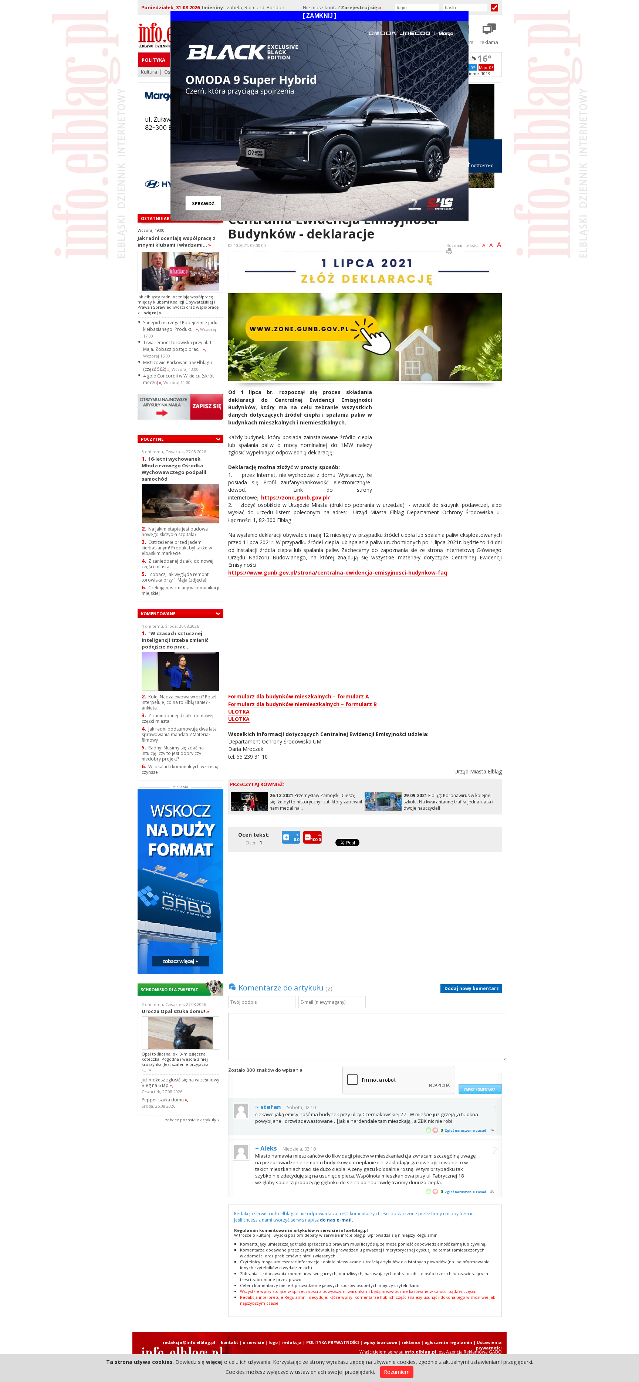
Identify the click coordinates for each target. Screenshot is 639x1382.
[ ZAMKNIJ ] (319, 16)
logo (273, 1342)
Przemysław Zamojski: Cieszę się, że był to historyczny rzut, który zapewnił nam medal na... (316, 801)
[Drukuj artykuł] (449, 252)
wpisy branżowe (380, 1342)
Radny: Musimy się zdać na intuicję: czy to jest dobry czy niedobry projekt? (173, 753)
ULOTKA (239, 711)
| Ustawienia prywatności (487, 1345)
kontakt (229, 1342)
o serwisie (253, 1342)
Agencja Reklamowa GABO (474, 1352)
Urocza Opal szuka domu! (175, 1011)
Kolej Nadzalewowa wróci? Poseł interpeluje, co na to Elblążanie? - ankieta (179, 702)
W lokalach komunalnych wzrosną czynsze (180, 769)
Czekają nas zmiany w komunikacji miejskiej (180, 590)
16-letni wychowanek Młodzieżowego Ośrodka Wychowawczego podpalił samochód (174, 468)
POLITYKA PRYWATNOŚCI (332, 1342)
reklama (411, 1342)
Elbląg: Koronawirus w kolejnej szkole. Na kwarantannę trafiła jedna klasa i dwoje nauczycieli (448, 801)
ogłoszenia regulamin (448, 1342)
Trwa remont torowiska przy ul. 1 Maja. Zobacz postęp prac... (177, 345)
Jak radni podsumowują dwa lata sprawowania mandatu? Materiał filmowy (179, 734)
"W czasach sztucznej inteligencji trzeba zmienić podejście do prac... (175, 640)
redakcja (292, 1342)
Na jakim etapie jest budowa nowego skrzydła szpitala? (175, 532)
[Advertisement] (440, 440)
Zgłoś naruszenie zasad (465, 1130)
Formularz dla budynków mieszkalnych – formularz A (298, 696)
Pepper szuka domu (164, 1100)
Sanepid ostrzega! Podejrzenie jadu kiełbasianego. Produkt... (180, 325)
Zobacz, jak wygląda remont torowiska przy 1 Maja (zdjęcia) (175, 577)
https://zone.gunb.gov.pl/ (295, 497)
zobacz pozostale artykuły (190, 1119)
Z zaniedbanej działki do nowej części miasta (177, 564)
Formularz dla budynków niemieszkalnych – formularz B (302, 704)
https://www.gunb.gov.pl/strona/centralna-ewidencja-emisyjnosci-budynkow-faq (337, 572)
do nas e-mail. (336, 1220)
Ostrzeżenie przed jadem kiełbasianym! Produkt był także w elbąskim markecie (177, 547)
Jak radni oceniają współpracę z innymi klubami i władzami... (177, 241)
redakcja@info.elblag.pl (189, 1342)
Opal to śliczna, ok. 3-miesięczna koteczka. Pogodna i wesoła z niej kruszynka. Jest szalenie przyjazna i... (175, 1062)
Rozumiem (397, 1371)
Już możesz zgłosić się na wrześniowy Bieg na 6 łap (180, 1082)
